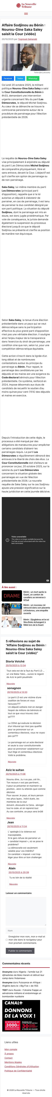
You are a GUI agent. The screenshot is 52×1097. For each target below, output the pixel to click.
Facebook (8, 78)
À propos (9, 1053)
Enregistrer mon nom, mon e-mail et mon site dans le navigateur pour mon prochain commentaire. (27, 939)
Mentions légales (13, 1062)
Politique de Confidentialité (18, 1071)
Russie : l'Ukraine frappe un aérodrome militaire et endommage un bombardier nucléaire (22, 993)
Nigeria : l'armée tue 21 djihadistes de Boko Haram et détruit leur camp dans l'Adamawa (23, 975)
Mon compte (11, 1049)
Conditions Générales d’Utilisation (22, 1066)
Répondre (11, 684)
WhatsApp (32, 78)
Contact (8, 1058)
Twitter (20, 78)
